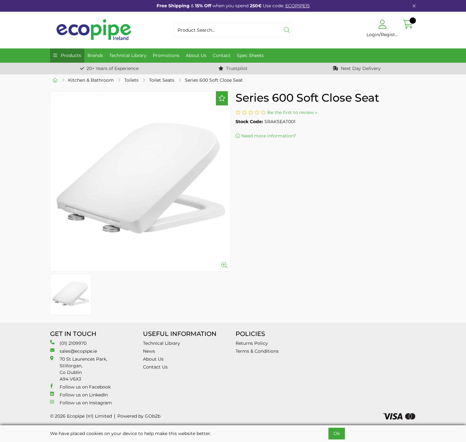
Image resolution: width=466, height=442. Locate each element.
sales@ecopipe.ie (78, 351)
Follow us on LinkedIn (84, 395)
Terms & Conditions (257, 351)
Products (70, 55)
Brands (95, 55)
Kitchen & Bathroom (91, 80)
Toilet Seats (161, 80)
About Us (196, 55)
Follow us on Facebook (85, 387)
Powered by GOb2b (138, 416)
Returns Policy (252, 343)
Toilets (131, 80)
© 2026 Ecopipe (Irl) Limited (81, 416)
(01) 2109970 (73, 343)
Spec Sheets (250, 55)
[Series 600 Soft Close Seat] (140, 181)
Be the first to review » (292, 112)
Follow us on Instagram (86, 403)
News (149, 351)
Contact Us (155, 367)
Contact (221, 55)
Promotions (166, 55)
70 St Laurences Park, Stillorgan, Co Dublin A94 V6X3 (83, 369)
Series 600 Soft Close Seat (214, 80)
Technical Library (127, 55)
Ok (336, 433)
